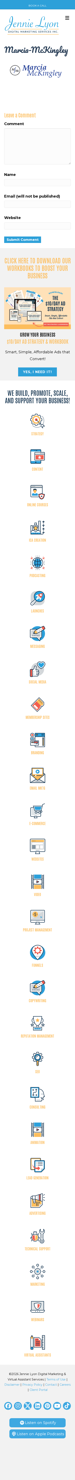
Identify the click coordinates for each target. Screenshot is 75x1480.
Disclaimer (12, 1385)
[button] (8, 1406)
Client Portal (39, 1390)
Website (12, 217)
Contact (51, 1385)
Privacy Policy (32, 1385)
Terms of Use (56, 1379)
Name (10, 174)
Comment (14, 124)
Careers (65, 1385)
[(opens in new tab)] (37, 308)
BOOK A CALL (37, 5)
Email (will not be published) (32, 196)
